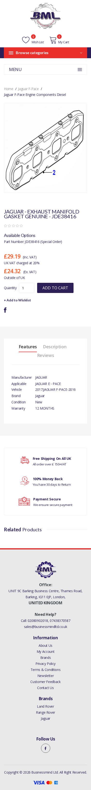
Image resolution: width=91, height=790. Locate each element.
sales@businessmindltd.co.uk (45, 626)
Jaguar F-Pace (28, 88)
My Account (46, 651)
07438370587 (60, 620)
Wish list (37, 42)
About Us (45, 645)
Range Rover (45, 712)
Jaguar (45, 718)
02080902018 (38, 620)
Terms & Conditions (46, 669)
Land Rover (45, 706)
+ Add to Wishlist (17, 300)
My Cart (63, 42)
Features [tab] (28, 346)
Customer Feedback (45, 681)
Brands (45, 657)
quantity (10, 287)
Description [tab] (54, 346)
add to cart (55, 288)
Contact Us (45, 687)
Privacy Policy (45, 663)
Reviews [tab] (45, 355)
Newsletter (45, 675)
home (8, 88)
